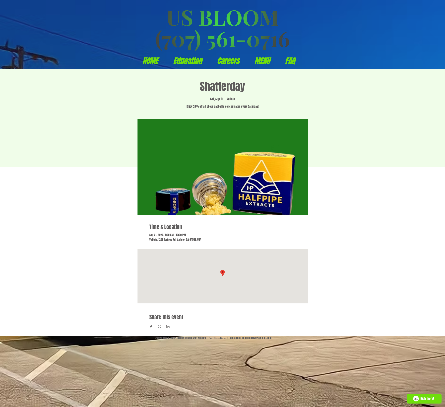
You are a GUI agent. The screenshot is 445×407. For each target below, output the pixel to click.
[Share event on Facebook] (151, 326)
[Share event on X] (159, 326)
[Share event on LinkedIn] (168, 326)
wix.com (202, 338)
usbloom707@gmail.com (258, 338)
